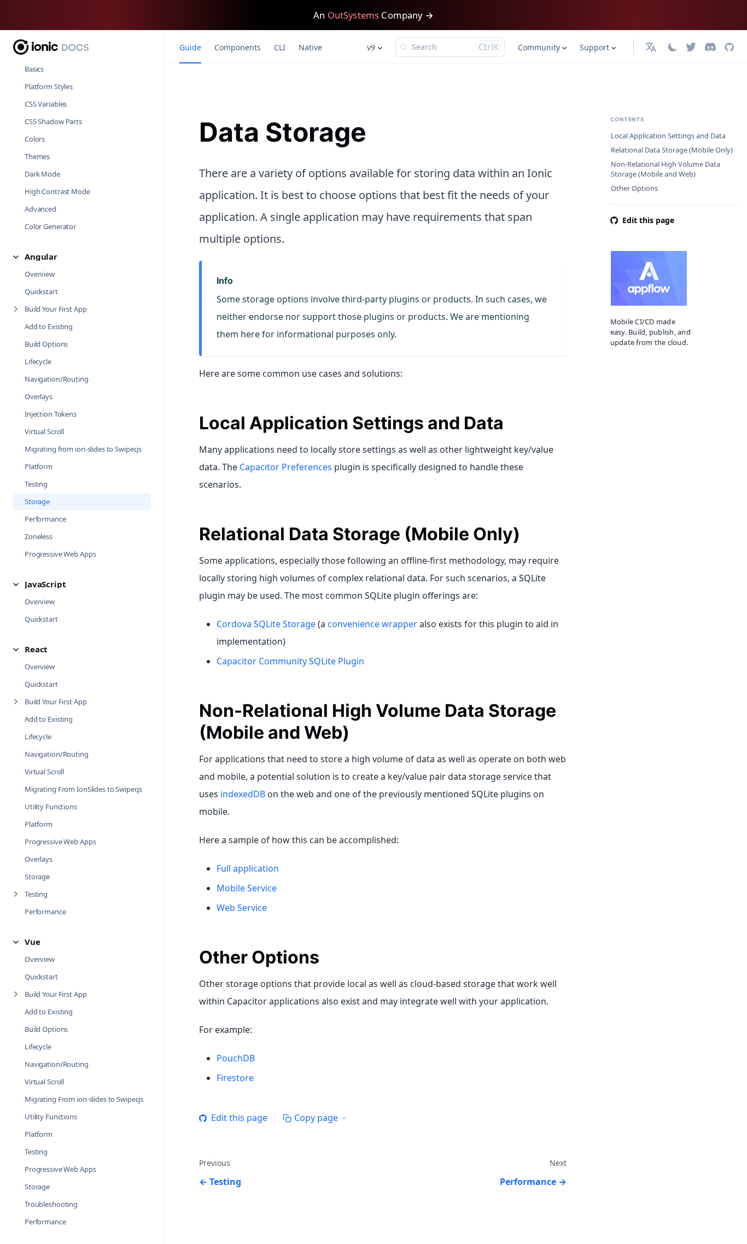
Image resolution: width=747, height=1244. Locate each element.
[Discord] (710, 47)
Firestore (235, 1078)
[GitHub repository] (729, 47)
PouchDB (236, 1058)
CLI (279, 47)
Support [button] (594, 47)
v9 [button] (371, 47)
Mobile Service (247, 888)
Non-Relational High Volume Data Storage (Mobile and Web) (665, 169)
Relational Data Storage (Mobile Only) (672, 150)
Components (237, 47)
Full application (248, 868)
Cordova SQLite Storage (266, 624)
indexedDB (242, 794)
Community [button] (539, 47)
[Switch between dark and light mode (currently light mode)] (672, 47)
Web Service (242, 908)
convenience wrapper (372, 624)
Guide (190, 47)
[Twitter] (691, 47)
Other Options (634, 188)
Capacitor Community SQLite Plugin (290, 661)
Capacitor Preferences (286, 467)
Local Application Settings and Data (668, 136)
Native (310, 47)
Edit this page (239, 1118)
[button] (82, 256)
